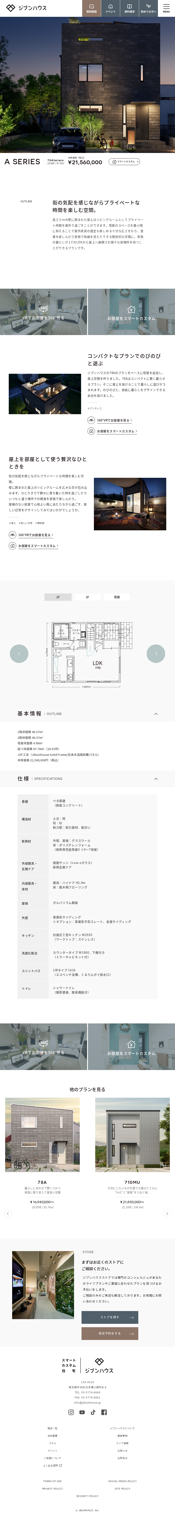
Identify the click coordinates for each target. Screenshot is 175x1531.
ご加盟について (52, 1458)
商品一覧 (52, 1428)
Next (156, 653)
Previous (19, 653)
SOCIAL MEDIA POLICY (122, 1481)
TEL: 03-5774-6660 (88, 1392)
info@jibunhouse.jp (87, 1402)
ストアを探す (110, 1317)
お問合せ (122, 1458)
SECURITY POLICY (87, 1496)
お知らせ (122, 1450)
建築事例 (122, 1435)
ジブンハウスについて (122, 1428)
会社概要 (52, 1435)
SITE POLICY (122, 1488)
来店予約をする (110, 1333)
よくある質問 (50, 1465)
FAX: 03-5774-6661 (88, 1397)
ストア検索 (122, 1443)
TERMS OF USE (52, 1481)
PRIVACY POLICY (52, 1488)
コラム (52, 1443)
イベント (52, 1450)
